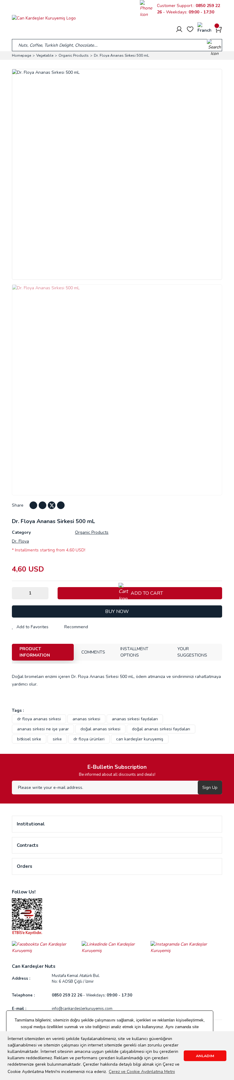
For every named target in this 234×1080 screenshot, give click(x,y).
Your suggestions (192, 652)
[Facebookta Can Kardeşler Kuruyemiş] (33, 505)
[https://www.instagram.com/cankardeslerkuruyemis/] (186, 947)
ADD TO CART (147, 593)
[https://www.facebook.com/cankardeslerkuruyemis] (47, 947)
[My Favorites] (190, 29)
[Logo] (44, 18)
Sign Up (210, 787)
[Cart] (218, 29)
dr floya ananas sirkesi (39, 719)
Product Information (35, 652)
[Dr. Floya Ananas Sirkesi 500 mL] (117, 389)
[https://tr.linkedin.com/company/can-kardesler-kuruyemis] (116, 947)
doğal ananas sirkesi (100, 729)
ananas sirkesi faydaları (135, 719)
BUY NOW (117, 611)
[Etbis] (27, 916)
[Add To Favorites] (30, 627)
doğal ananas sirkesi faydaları (161, 729)
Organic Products (91, 532)
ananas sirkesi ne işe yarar (43, 729)
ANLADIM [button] (205, 1055)
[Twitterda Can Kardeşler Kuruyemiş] (51, 505)
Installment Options (134, 652)
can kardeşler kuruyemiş (139, 739)
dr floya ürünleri (89, 739)
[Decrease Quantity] (16, 593)
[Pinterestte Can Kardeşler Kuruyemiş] (61, 505)
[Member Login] (179, 29)
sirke (57, 739)
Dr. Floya (20, 541)
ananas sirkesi (86, 719)
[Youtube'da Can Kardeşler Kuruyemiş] (42, 505)
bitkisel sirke (29, 739)
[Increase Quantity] (43, 593)
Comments (93, 652)
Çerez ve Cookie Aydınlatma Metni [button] (142, 1072)
